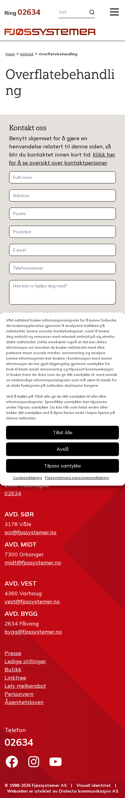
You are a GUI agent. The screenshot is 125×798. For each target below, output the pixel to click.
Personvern (19, 693)
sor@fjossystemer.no (30, 532)
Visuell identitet (93, 785)
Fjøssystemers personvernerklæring (77, 477)
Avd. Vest (21, 583)
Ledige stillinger (25, 661)
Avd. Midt (21, 544)
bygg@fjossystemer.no (33, 631)
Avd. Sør (19, 514)
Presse (13, 653)
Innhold (26, 54)
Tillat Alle (63, 432)
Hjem (10, 54)
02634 (29, 12)
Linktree (15, 677)
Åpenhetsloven (24, 702)
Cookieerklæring (27, 477)
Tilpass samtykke (62, 466)
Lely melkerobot (25, 685)
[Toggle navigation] (114, 12)
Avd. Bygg (21, 613)
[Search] (88, 12)
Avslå (63, 449)
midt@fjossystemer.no (33, 562)
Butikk (13, 669)
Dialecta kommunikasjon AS (88, 791)
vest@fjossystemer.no (32, 601)
